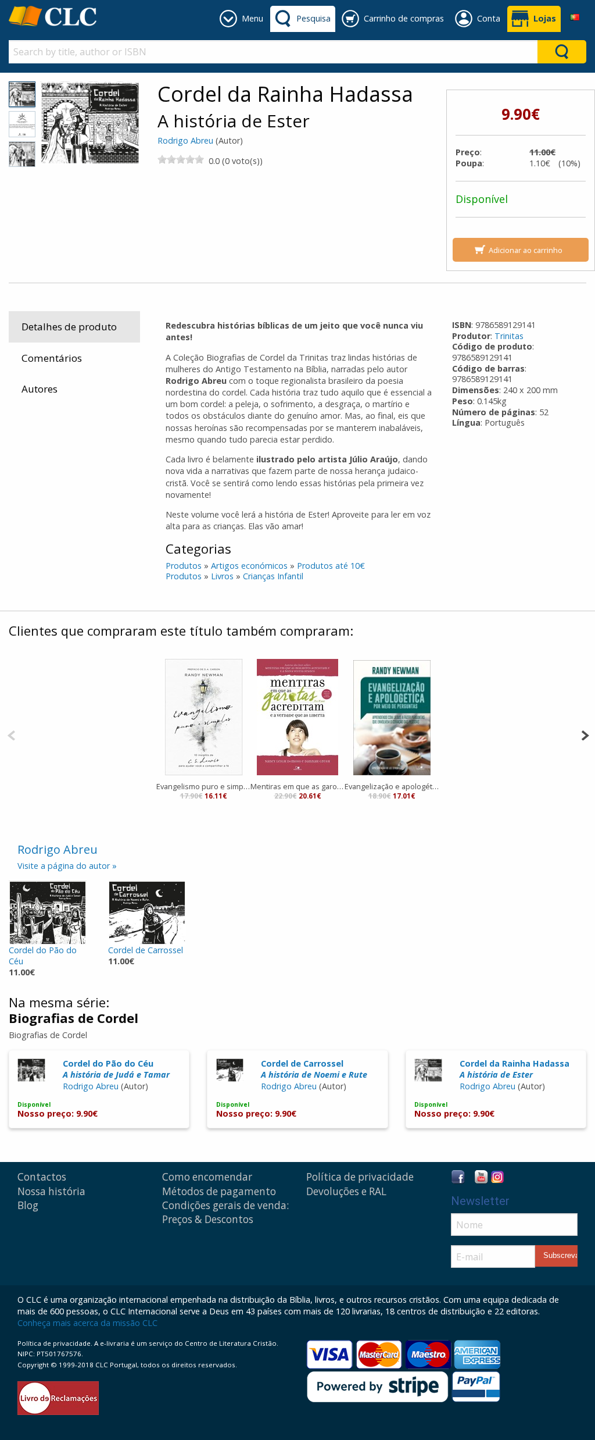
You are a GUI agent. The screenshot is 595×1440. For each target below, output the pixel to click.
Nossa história (51, 1191)
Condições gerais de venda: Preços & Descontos (225, 1212)
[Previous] (11, 734)
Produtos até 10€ (331, 565)
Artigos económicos (249, 565)
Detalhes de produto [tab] (69, 326)
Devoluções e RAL (346, 1191)
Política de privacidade (360, 1177)
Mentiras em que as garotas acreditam (297, 786)
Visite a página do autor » (67, 865)
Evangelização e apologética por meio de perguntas (392, 786)
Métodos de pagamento (219, 1191)
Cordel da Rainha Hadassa (514, 1069)
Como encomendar (207, 1177)
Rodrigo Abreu (185, 140)
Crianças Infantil (273, 576)
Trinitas (509, 335)
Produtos (184, 565)
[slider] (180, 159)
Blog (27, 1205)
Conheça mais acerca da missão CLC (87, 1322)
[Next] (584, 734)
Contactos (41, 1177)
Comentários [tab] (51, 358)
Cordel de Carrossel (145, 950)
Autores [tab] (39, 388)
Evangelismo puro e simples (203, 786)
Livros (222, 576)
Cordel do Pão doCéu (43, 955)
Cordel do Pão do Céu (116, 1069)
